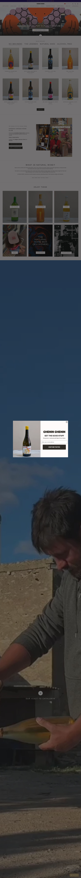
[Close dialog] (67, 422)
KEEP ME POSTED (54, 447)
